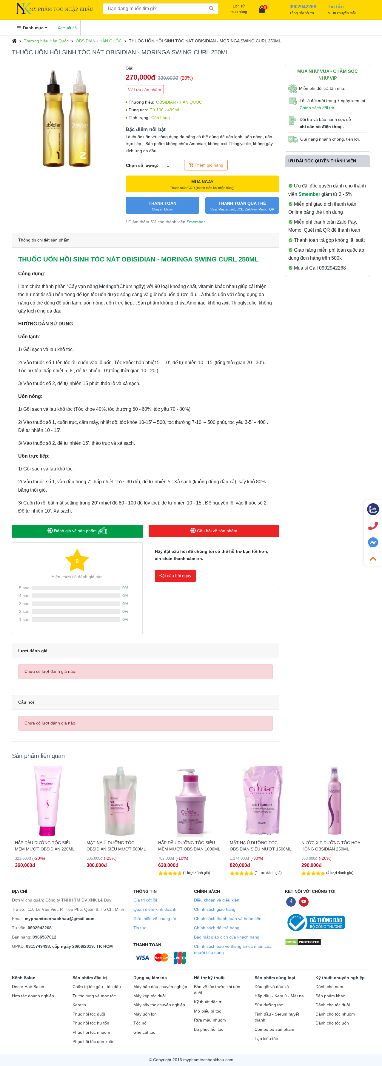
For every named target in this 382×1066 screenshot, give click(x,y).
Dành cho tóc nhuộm (335, 1014)
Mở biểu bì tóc (207, 1011)
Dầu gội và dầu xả (272, 987)
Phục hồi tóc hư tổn (91, 1023)
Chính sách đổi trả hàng (216, 927)
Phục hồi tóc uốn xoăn (94, 1041)
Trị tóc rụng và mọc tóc (94, 996)
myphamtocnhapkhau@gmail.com (59, 918)
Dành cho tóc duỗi (332, 1005)
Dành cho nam (329, 987)
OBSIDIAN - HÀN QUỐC (99, 41)
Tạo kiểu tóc (266, 1038)
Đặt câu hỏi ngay (175, 575)
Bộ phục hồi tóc (208, 1029)
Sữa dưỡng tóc (269, 1005)
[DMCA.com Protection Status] (303, 942)
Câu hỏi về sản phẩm (216, 530)
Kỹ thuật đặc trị (208, 1002)
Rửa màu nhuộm (210, 1020)
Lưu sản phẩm (147, 89)
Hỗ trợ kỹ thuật (209, 977)
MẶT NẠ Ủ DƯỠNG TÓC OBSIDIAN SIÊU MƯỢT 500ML (44, 845)
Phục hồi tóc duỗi (89, 1014)
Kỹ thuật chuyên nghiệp (340, 977)
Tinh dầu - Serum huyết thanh (277, 1017)
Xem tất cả (67, 28)
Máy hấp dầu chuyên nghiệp (160, 987)
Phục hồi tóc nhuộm (91, 1032)
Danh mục (33, 27)
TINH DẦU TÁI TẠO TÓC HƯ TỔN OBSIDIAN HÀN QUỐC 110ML (334, 845)
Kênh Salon (24, 977)
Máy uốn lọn (145, 1014)
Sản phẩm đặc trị (90, 977)
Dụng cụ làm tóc (150, 977)
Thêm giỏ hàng (208, 165)
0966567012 (44, 937)
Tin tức (139, 927)
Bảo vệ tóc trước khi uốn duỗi (217, 990)
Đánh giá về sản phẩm (75, 530)
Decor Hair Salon (28, 987)
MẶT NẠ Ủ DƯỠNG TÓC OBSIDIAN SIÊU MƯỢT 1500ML (189, 845)
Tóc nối (140, 1023)
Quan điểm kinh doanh (154, 909)
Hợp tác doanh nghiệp (33, 996)
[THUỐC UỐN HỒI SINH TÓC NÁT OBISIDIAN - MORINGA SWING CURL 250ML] (66, 119)
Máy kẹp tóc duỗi (149, 996)
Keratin (79, 1005)
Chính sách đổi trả (317, 107)
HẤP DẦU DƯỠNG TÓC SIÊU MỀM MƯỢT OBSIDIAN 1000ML (118, 845)
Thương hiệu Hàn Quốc (46, 41)
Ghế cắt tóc (144, 1032)
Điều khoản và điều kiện (216, 900)
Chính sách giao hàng (214, 909)
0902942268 (40, 927)
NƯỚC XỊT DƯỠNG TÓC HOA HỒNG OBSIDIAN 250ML (259, 845)
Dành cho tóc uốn (332, 1023)
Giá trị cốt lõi (145, 900)
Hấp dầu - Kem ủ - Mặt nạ (279, 996)
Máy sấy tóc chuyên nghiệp (159, 1005)
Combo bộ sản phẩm (274, 1029)
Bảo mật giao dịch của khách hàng (226, 937)
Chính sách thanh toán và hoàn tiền (227, 918)
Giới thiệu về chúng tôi (154, 918)
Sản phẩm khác (330, 996)
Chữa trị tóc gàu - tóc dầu (97, 987)
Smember (196, 221)
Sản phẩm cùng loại (275, 977)
